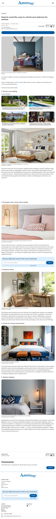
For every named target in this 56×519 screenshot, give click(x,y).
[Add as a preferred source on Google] (41, 26)
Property (3, 13)
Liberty (18, 82)
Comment (50, 467)
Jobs (2, 486)
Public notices (4, 487)
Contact (3, 483)
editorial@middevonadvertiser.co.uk (12, 516)
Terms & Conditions (6, 481)
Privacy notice (33, 265)
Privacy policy (4, 484)
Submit (50, 262)
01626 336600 (8, 513)
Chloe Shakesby (6, 23)
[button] (3, 3)
